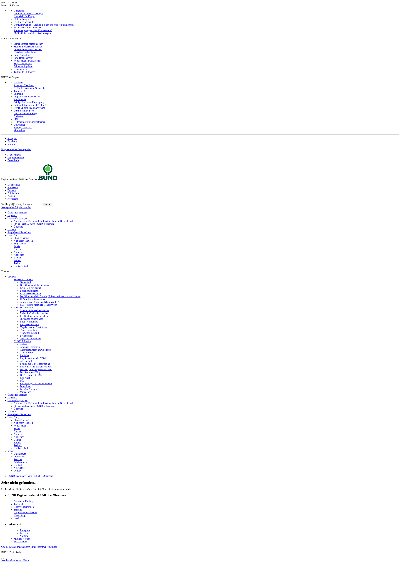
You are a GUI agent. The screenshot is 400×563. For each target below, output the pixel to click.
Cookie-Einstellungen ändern (15, 547)
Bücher (17, 249)
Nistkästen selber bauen (25, 52)
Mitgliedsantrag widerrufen (44, 547)
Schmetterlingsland (23, 66)
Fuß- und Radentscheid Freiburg (30, 105)
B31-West (19, 116)
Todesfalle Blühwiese (24, 72)
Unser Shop (13, 235)
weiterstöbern (22, 560)
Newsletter (13, 198)
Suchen (47, 204)
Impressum (13, 187)
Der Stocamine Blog (24, 110)
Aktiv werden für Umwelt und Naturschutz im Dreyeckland (43, 221)
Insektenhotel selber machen (28, 49)
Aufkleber (19, 252)
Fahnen (17, 260)
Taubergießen (20, 91)
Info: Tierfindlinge (23, 55)
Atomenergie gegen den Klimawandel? (33, 30)
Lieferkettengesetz (23, 19)
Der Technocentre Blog (25, 113)
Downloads (19, 124)
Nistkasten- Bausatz (23, 240)
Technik (18, 263)
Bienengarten (20, 69)
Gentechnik (19, 10)
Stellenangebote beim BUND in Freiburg (34, 224)
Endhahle (18, 93)
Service (11, 451)
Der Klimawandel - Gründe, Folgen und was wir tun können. (44, 24)
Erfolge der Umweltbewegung (29, 102)
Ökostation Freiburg (17, 212)
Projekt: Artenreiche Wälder (27, 96)
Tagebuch (12, 215)
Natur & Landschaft (23, 307)
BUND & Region (22, 341)
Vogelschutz (20, 243)
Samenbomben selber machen (28, 43)
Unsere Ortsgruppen (18, 218)
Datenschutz (14, 184)
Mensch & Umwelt (23, 279)
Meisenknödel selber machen (28, 46)
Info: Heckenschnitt (23, 58)
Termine (12, 190)
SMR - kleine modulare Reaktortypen (32, 33)
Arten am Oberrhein (24, 85)
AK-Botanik (20, 99)
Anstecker (19, 254)
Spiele (17, 246)
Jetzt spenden (24, 149)
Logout (17, 470)
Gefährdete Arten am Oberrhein (29, 88)
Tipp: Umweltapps (23, 63)
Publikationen (14, 193)
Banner (17, 257)
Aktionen (18, 82)
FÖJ (16, 119)
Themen (12, 276)
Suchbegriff (7, 204)
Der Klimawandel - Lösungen (28, 13)
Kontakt (11, 196)
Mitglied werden (9, 149)
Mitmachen (19, 130)
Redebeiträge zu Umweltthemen (29, 122)
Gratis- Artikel (21, 266)
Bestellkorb (13, 160)
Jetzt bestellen (8, 560)
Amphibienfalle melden (19, 232)
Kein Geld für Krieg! (24, 16)
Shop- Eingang (21, 238)
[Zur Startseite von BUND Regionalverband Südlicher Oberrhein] (48, 179)
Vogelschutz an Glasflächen (27, 60)
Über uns (18, 226)
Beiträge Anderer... (23, 127)
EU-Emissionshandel (24, 22)
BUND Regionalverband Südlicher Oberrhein (30, 476)
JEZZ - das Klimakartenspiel (28, 27)
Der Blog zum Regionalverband (29, 108)
